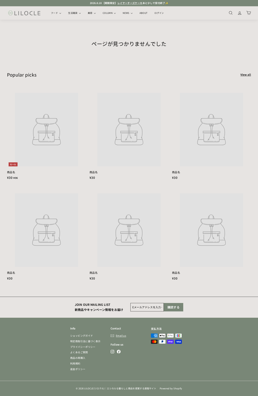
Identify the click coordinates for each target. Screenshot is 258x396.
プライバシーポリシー (82, 347)
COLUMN (108, 13)
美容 (90, 13)
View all (245, 74)
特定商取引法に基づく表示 (85, 341)
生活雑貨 (73, 13)
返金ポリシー (77, 369)
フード (54, 13)
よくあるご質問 (79, 352)
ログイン (159, 13)
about (144, 13)
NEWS (126, 13)
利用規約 (75, 363)
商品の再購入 (77, 358)
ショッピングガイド (81, 335)
